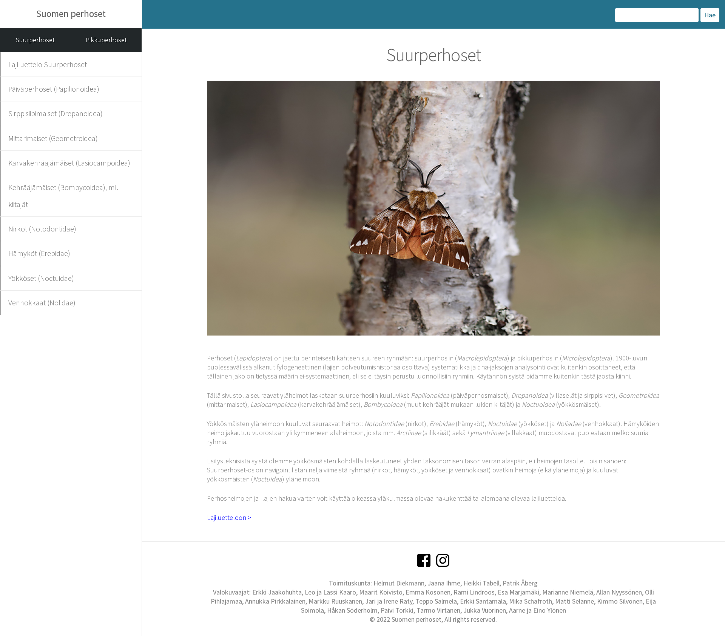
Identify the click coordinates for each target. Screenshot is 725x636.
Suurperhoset (35, 39)
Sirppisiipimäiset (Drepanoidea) (55, 113)
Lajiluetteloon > (229, 517)
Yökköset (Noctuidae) (41, 278)
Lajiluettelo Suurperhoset (47, 64)
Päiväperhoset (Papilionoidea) (53, 88)
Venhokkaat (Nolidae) (42, 302)
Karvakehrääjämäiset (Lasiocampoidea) (69, 162)
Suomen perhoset (71, 14)
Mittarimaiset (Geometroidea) (53, 138)
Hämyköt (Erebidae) (39, 253)
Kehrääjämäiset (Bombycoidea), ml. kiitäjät (63, 195)
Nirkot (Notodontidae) (42, 228)
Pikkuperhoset (106, 39)
